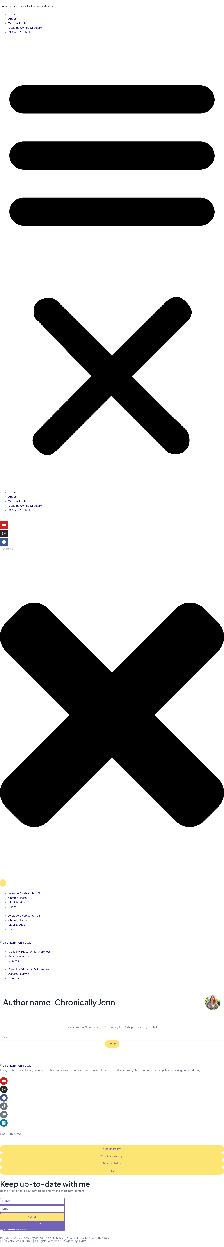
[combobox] (112, 549)
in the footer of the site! (28, 5)
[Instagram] (4, 533)
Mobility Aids (16, 902)
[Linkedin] (4, 1123)
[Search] (3, 883)
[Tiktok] (4, 1106)
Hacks (12, 907)
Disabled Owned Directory (25, 27)
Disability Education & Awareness (29, 951)
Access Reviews (18, 956)
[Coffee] (4, 1114)
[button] (112, 264)
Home (12, 14)
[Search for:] (112, 1037)
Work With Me (17, 23)
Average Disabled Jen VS (24, 893)
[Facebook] (4, 542)
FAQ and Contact (19, 32)
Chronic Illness (17, 897)
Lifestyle (13, 960)
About (12, 18)
